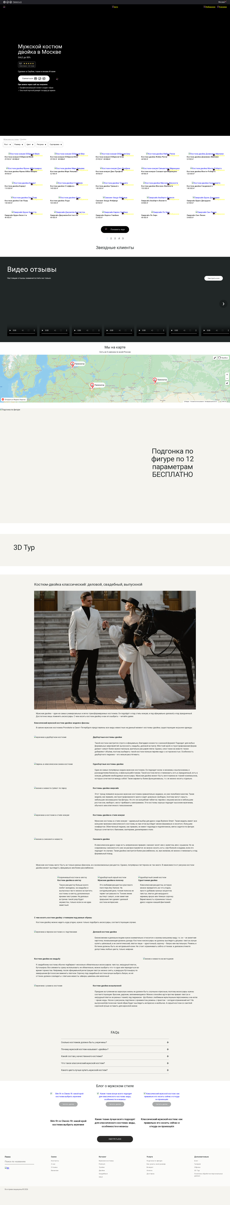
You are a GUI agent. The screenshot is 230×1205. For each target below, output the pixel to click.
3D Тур (197, 1170)
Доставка (150, 1174)
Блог (196, 1161)
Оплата (149, 1170)
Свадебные (103, 1174)
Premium (102, 1164)
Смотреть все (213, 278)
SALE (101, 1177)
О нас (53, 1164)
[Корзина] (223, 7)
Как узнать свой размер (156, 1164)
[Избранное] (210, 7)
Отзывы (54, 1167)
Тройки (102, 1167)
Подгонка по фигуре (154, 1161)
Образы (197, 1167)
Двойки (102, 1170)
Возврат (150, 1167)
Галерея (197, 1164)
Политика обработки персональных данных (208, 1175)
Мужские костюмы (106, 1161)
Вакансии (54, 1170)
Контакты (55, 1161)
